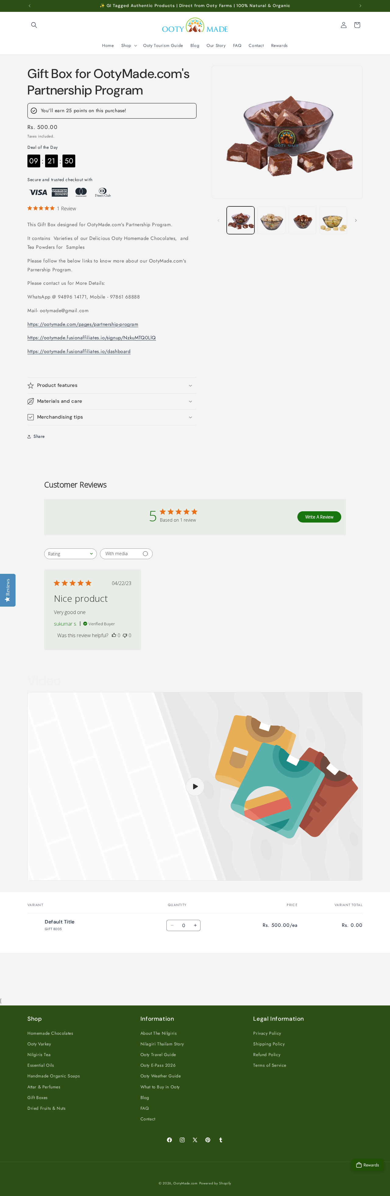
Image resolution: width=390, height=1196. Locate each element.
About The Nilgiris (158, 1033)
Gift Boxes (37, 1097)
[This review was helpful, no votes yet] (114, 635)
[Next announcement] (360, 6)
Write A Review (319, 517)
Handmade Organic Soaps (53, 1076)
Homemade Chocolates (50, 1033)
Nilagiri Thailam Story (162, 1044)
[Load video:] (195, 786)
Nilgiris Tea (39, 1054)
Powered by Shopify (215, 1183)
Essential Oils (40, 1065)
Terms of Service (269, 1065)
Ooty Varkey (39, 1044)
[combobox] (70, 553)
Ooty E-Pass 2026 (158, 1065)
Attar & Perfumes (44, 1087)
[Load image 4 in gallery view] (333, 220)
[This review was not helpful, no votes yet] (125, 635)
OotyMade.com (185, 1183)
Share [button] (39, 436)
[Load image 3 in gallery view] (302, 220)
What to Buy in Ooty (160, 1087)
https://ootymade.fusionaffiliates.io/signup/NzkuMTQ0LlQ (91, 337)
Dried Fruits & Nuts (46, 1108)
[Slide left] (218, 220)
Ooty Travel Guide (158, 1054)
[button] (34, 25)
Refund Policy (266, 1054)
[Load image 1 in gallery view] (240, 220)
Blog (144, 1097)
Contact (147, 1119)
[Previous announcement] (29, 6)
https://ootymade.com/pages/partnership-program (82, 324)
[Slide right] (356, 220)
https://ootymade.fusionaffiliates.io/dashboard (79, 351)
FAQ (144, 1108)
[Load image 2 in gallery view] (271, 220)
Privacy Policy (267, 1033)
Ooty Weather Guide (160, 1076)
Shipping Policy (269, 1044)
